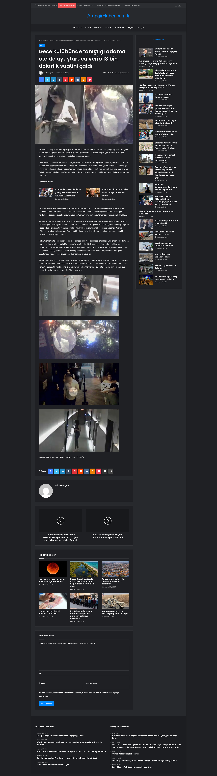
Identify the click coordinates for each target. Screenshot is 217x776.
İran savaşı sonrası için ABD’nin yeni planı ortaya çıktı (115, 612)
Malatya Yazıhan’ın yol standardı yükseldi (165, 121)
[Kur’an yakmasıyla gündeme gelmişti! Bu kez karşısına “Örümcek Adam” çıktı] (46, 192)
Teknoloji (119, 28)
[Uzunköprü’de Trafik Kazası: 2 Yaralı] (146, 235)
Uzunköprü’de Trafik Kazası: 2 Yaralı (164, 233)
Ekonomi (98, 28)
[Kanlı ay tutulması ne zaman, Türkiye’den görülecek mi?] (53, 569)
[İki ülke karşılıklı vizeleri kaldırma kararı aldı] (53, 601)
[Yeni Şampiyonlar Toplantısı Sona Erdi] (146, 246)
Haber (88, 28)
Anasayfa (77, 28)
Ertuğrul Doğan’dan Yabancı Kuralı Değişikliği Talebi (166, 51)
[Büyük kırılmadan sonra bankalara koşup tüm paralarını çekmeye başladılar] (84, 601)
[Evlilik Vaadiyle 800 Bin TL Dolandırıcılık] (146, 224)
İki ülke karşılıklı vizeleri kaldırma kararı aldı (49, 612)
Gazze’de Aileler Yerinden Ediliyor (162, 255)
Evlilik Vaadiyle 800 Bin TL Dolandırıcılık (166, 222)
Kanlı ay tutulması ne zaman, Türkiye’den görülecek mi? (52, 580)
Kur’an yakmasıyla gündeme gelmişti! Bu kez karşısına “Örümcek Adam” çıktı (68, 192)
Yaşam (130, 28)
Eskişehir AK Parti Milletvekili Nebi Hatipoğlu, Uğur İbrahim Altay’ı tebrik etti (166, 200)
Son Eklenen (158, 39)
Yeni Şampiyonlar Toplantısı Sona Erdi (164, 244)
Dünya (51, 40)
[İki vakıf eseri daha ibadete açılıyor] (146, 98)
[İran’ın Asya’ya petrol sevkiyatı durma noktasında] (146, 158)
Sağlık (108, 28)
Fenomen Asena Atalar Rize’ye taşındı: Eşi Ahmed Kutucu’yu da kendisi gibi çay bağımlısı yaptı (166, 172)
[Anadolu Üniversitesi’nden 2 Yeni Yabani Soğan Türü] (146, 188)
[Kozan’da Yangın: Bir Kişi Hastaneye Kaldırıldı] (146, 280)
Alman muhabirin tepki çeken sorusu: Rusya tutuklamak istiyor (115, 192)
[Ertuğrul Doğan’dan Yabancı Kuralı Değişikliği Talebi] (146, 52)
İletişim (140, 28)
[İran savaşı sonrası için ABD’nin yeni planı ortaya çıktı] (115, 601)
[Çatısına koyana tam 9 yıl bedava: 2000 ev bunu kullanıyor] (115, 569)
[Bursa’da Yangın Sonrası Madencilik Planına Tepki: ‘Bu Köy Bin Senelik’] (146, 146)
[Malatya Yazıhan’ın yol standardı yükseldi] (146, 124)
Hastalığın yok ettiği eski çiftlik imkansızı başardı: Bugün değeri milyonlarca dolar (82, 582)
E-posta (42, 683)
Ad (40, 674)
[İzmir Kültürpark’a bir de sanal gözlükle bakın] (146, 135)
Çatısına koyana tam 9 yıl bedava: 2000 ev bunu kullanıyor (113, 581)
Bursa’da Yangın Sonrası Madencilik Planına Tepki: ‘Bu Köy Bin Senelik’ (166, 145)
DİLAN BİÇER (48, 73)
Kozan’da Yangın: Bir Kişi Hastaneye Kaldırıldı (166, 278)
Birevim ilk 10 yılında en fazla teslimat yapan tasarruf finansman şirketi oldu (106, 5)
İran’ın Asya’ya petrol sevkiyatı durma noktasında (165, 157)
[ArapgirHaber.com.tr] (108, 16)
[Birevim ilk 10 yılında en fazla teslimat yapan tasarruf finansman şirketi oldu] (146, 74)
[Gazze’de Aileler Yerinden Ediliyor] (146, 257)
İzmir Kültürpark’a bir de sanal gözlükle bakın (166, 133)
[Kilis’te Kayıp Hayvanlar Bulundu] (146, 269)
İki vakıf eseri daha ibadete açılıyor (163, 95)
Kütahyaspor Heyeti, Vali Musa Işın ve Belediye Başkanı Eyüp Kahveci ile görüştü (158, 62)
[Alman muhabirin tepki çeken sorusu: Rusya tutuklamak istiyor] (93, 192)
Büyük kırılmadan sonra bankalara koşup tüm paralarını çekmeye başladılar (81, 615)
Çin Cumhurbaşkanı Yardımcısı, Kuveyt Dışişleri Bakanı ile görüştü (157, 86)
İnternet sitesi (91, 683)
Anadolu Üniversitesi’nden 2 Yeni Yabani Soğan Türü (166, 187)
